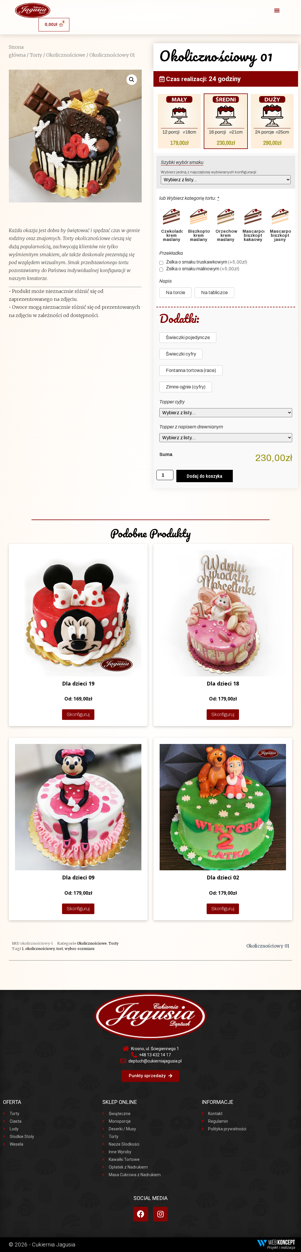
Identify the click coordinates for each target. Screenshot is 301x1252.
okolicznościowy (40, 948)
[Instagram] (160, 1214)
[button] (276, 10)
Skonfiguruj (78, 714)
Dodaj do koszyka (205, 476)
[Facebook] (140, 1214)
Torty (36, 55)
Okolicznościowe (65, 55)
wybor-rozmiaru (79, 948)
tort (59, 948)
